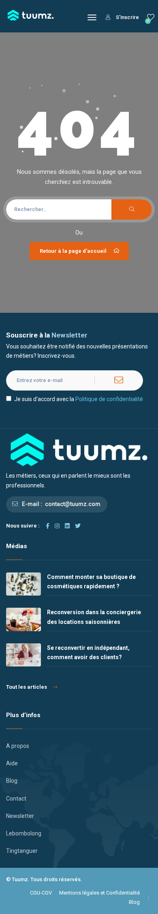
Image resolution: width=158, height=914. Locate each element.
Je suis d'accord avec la (78, 399)
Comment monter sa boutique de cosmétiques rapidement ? (91, 581)
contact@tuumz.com (72, 504)
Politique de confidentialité (109, 399)
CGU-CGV (41, 893)
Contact (16, 798)
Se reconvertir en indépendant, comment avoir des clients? (88, 652)
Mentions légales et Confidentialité (99, 893)
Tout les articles (26, 687)
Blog (11, 780)
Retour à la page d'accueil (73, 251)
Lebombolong (23, 833)
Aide (12, 763)
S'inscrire (127, 17)
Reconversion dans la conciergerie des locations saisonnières (94, 617)
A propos (17, 746)
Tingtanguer (22, 851)
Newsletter (20, 816)
